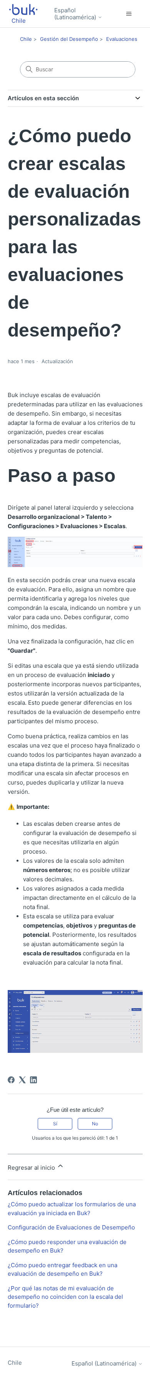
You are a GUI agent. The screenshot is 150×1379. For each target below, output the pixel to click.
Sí (55, 1123)
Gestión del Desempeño (69, 39)
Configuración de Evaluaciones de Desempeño (71, 1227)
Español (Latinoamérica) (76, 13)
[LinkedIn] (33, 1079)
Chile (26, 39)
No (95, 1123)
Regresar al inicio (32, 1167)
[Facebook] (11, 1079)
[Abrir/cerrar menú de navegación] (129, 14)
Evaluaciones (121, 39)
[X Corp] (22, 1079)
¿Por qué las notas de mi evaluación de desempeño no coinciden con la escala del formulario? (65, 1297)
